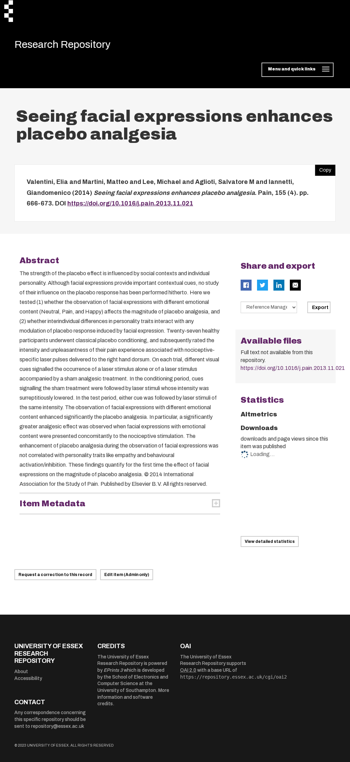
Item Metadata (52, 503)
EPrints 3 (113, 670)
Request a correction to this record (55, 574)
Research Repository (62, 44)
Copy (323, 168)
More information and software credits (133, 697)
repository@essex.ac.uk (57, 726)
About (21, 671)
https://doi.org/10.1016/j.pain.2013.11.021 (130, 203)
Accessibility (28, 678)
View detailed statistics (270, 541)
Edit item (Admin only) (126, 574)
